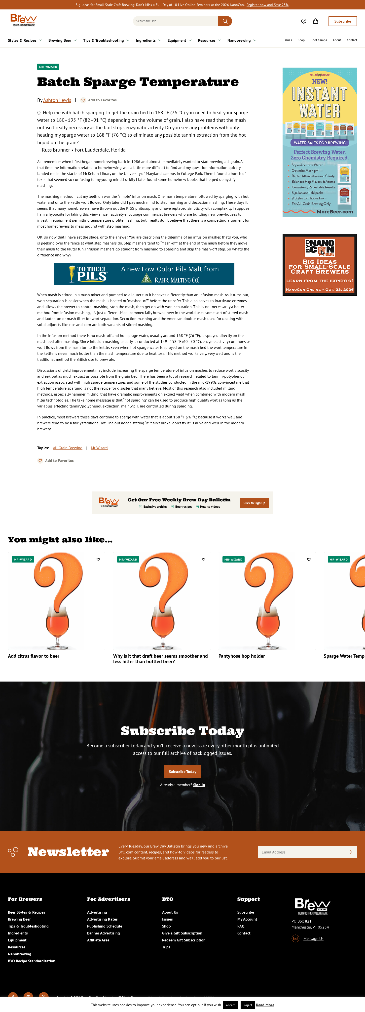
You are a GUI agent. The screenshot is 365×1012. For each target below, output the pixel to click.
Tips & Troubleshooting (103, 40)
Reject (248, 1005)
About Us (170, 912)
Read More (265, 1004)
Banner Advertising (103, 933)
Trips (166, 946)
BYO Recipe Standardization (31, 960)
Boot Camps (319, 40)
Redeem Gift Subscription (184, 939)
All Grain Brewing (67, 447)
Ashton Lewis (57, 100)
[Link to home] (23, 21)
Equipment (177, 40)
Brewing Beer (59, 40)
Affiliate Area (98, 939)
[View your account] (304, 21)
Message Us (313, 938)
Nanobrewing (239, 40)
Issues (288, 40)
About (337, 40)
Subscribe (342, 21)
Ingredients (146, 40)
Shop (301, 40)
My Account (247, 919)
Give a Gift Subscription (182, 933)
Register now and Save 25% (268, 4)
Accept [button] (230, 1005)
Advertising (97, 912)
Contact (352, 40)
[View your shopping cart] (316, 21)
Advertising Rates (102, 919)
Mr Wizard (99, 447)
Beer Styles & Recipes (26, 912)
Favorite (83, 100)
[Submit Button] (225, 21)
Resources (207, 40)
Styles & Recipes (22, 40)
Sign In (199, 784)
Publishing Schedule (104, 926)
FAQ (241, 926)
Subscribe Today (182, 771)
